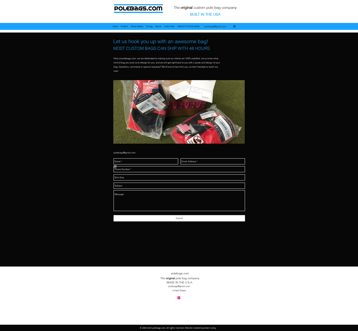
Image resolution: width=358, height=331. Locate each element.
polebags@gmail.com (215, 26)
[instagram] (234, 26)
